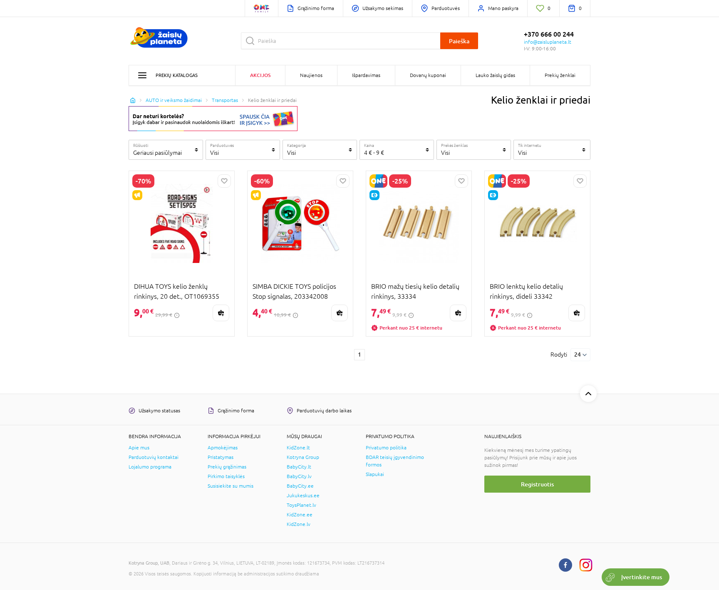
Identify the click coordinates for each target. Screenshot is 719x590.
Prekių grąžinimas (227, 467)
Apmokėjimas (223, 448)
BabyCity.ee (300, 486)
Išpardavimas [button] (366, 75)
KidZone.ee (299, 515)
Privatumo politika (386, 448)
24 (577, 354)
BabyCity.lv (299, 476)
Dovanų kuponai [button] (428, 75)
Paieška (459, 41)
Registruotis (537, 484)
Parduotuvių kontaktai (154, 457)
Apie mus (139, 448)
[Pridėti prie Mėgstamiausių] (224, 181)
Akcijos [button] (260, 75)
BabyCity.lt (299, 467)
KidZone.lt (298, 448)
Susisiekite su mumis (230, 486)
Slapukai (375, 474)
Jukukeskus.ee (303, 495)
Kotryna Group (303, 457)
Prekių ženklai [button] (560, 75)
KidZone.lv (298, 524)
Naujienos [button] (311, 75)
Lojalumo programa (150, 467)
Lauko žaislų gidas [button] (495, 75)
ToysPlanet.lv (301, 505)
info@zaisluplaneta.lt (547, 42)
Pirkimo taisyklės (226, 476)
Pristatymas (220, 457)
